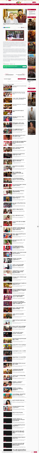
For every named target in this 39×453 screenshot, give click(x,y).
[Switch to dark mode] (30, 2)
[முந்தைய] (1, 226)
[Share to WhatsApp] (5, 27)
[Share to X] (4, 27)
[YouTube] (26, 2)
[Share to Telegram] (6, 27)
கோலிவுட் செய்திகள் (7, 8)
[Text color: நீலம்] (22, 27)
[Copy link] (10, 27)
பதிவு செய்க (31, 88)
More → (34, 9)
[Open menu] (36, 2)
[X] (25, 2)
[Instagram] (27, 2)
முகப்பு (3, 8)
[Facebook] (24, 2)
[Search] (31, 2)
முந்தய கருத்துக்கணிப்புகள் (31, 89)
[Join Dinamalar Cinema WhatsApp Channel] (29, 2)
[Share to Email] (8, 27)
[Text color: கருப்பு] (21, 27)
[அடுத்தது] (38, 226)
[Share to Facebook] (3, 27)
